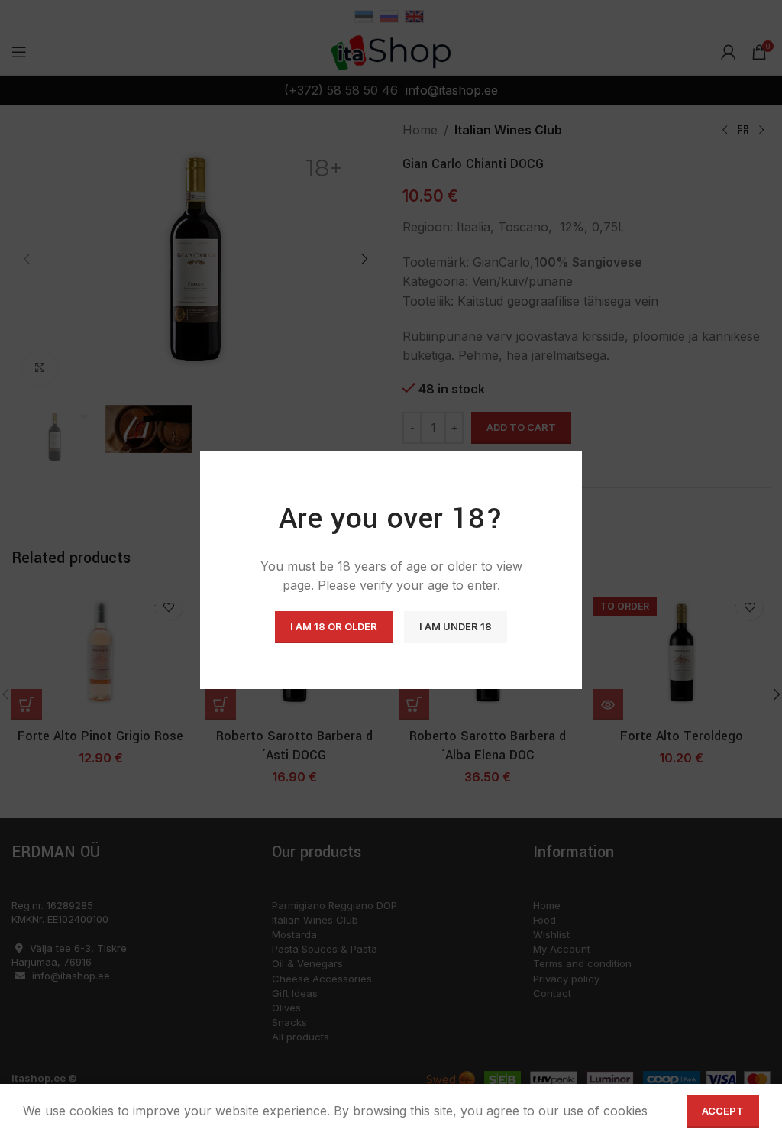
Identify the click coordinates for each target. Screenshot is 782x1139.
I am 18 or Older (333, 626)
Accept (723, 1111)
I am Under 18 (455, 626)
